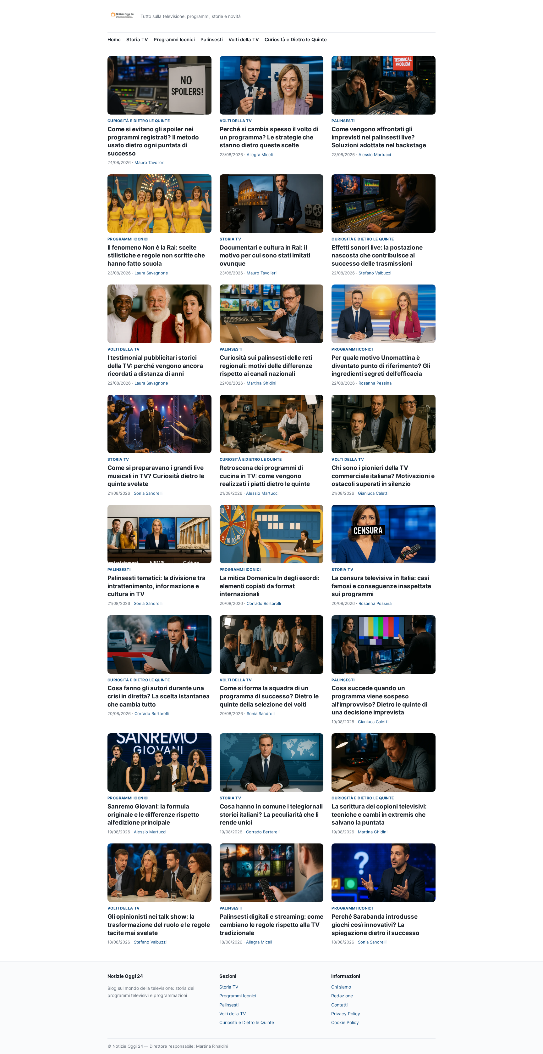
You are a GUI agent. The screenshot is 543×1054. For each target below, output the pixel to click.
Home (114, 39)
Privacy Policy (345, 1013)
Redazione (342, 995)
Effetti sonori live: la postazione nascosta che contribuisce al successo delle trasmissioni (377, 255)
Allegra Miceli (260, 154)
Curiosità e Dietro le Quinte (296, 39)
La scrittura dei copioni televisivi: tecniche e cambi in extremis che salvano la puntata (379, 814)
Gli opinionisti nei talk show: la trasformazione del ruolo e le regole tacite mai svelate (158, 924)
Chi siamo (341, 986)
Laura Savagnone (151, 272)
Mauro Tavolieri (149, 162)
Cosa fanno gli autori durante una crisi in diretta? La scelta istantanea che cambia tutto (158, 696)
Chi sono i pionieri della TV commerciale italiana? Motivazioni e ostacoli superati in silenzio (383, 476)
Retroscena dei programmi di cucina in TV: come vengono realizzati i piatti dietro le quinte (265, 476)
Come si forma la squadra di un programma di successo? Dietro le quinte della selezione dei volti (269, 696)
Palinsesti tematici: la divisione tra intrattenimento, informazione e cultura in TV (156, 586)
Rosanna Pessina (375, 383)
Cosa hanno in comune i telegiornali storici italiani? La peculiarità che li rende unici (271, 814)
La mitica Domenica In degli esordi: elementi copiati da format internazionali (270, 586)
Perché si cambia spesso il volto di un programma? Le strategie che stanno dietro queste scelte (269, 137)
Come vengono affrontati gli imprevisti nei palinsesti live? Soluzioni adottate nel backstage (379, 137)
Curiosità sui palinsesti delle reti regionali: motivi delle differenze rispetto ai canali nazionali (266, 365)
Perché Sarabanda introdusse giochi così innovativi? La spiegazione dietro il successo (376, 924)
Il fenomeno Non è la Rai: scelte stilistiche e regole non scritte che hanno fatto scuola (156, 255)
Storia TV (137, 39)
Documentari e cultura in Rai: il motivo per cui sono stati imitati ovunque (265, 255)
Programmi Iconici (174, 39)
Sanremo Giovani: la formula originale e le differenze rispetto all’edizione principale (153, 814)
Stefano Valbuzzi (375, 272)
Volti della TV (243, 39)
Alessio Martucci (375, 154)
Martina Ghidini (261, 383)
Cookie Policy (345, 1022)
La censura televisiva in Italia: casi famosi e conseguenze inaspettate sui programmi (381, 586)
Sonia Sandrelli (148, 493)
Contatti (339, 1004)
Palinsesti (211, 39)
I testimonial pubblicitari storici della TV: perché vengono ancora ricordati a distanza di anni (155, 365)
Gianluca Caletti (373, 493)
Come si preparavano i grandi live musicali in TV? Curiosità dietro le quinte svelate (155, 476)
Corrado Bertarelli (264, 603)
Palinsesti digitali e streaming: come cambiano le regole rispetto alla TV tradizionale (271, 924)
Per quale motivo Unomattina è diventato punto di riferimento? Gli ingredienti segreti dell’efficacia (381, 365)
